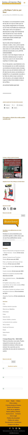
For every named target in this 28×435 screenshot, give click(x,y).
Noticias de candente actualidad (11, 273)
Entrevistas (6, 312)
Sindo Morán (6, 332)
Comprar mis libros (13, 424)
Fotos (4, 314)
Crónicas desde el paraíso (10, 306)
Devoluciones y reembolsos (13, 422)
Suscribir (6, 244)
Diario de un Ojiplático (9, 309)
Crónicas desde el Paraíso (13, 405)
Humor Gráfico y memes (9, 319)
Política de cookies (13, 420)
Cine (4, 304)
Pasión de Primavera (8, 327)
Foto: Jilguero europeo (9, 266)
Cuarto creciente (7, 271)
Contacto (18, 414)
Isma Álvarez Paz (7, 15)
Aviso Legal (13, 416)
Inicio (7, 401)
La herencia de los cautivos (10, 322)
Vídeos (5, 335)
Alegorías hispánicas (8, 296)
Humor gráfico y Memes (13, 411)
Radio (4, 330)
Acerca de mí (10, 414)
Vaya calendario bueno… (9, 278)
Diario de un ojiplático (13, 409)
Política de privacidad (13, 418)
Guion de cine (6, 317)
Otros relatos (20, 15)
